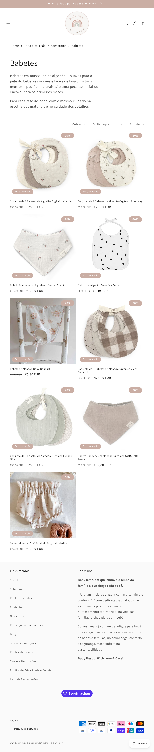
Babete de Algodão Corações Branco (99, 285)
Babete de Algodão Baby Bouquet (30, 369)
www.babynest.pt (27, 742)
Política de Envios (21, 652)
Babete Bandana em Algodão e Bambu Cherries (38, 285)
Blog (13, 634)
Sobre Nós (16, 589)
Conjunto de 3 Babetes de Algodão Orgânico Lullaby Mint (41, 457)
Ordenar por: (80, 124)
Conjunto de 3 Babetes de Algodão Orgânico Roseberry (110, 201)
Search (14, 580)
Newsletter (17, 616)
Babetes (77, 46)
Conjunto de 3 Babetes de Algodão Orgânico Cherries (41, 201)
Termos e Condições (23, 643)
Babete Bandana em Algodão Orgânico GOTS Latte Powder (108, 457)
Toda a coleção (35, 46)
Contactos (16, 607)
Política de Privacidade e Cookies (31, 670)
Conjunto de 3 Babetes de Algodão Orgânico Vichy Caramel (107, 370)
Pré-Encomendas (21, 598)
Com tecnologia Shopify (50, 742)
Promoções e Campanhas (26, 625)
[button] (8, 23)
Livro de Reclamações (24, 679)
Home (14, 46)
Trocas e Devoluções (23, 661)
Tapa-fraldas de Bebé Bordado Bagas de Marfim (38, 543)
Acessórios (58, 46)
